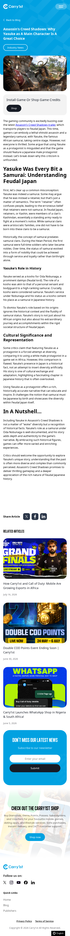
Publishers (9, 910)
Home (7, 899)
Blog (6, 905)
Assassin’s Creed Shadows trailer (35, 125)
